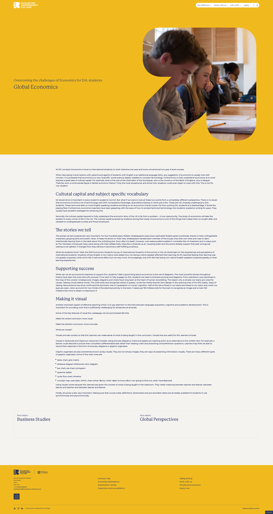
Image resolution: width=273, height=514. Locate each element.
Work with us (186, 481)
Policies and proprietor (190, 485)
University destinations (108, 481)
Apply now (185, 488)
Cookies (269, 512)
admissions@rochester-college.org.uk (27, 489)
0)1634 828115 (22, 487)
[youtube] (15, 508)
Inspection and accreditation (111, 488)
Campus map (104, 478)
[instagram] (18, 508)
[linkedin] (22, 508)
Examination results (107, 485)
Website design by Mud (250, 508)
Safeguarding (186, 478)
